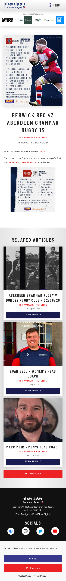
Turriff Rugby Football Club (23, 162)
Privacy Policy (39, 576)
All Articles (33, 473)
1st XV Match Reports (33, 137)
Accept (33, 558)
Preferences (33, 568)
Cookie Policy (24, 576)
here (42, 151)
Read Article (33, 314)
